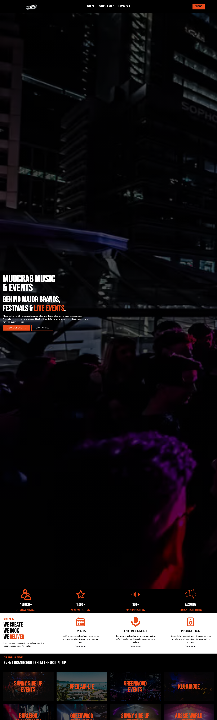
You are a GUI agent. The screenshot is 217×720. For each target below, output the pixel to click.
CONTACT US (42, 327)
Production (124, 6)
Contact (198, 6)
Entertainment (106, 6)
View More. (80, 646)
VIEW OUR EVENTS (16, 327)
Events (90, 6)
